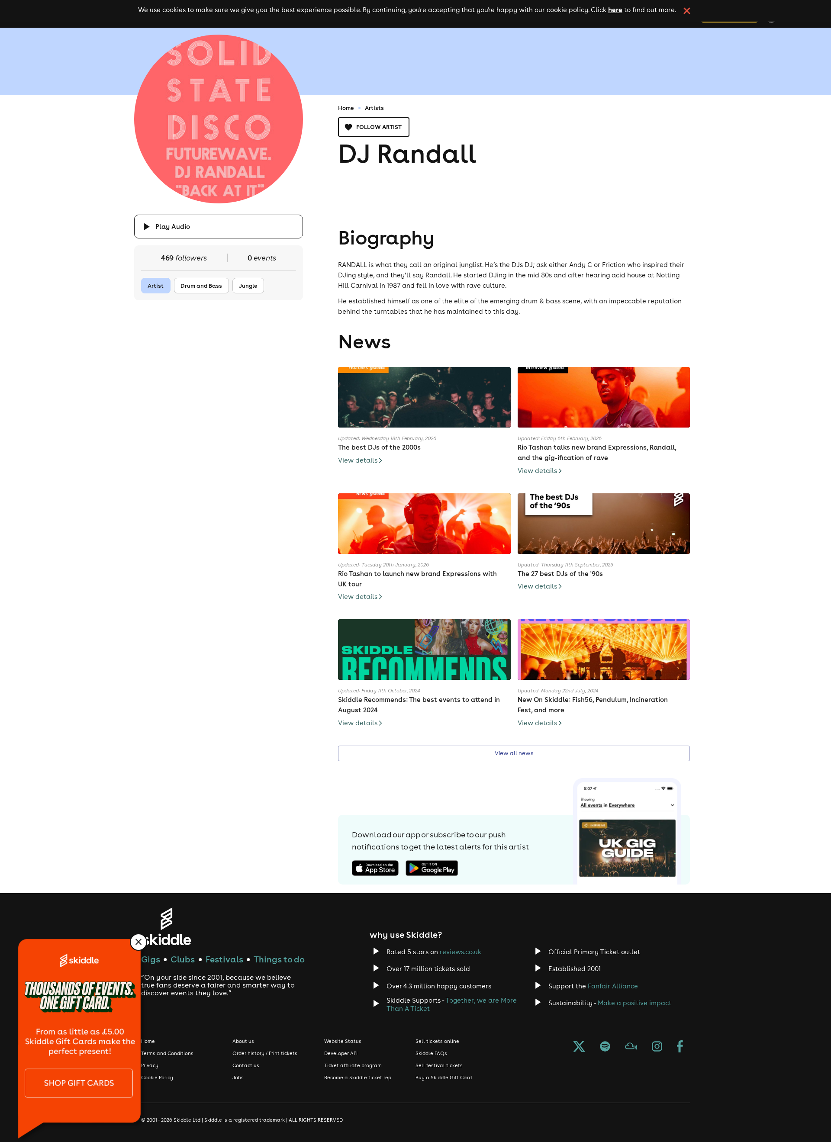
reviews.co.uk (460, 952)
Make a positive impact (634, 1003)
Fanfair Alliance (613, 986)
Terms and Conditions (167, 1053)
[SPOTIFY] (605, 1047)
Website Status (342, 1041)
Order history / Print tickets (264, 1053)
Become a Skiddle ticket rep (357, 1077)
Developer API (341, 1053)
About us (243, 1041)
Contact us (245, 1065)
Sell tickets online (437, 1041)
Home (346, 108)
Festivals (224, 959)
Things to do (279, 959)
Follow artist (379, 127)
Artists (374, 108)
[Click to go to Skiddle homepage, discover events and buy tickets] (166, 926)
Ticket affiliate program (353, 1065)
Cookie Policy (157, 1077)
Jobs (238, 1077)
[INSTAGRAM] (657, 1047)
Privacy (149, 1065)
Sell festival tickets (439, 1065)
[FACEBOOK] (680, 1047)
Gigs (150, 959)
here (615, 9)
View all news (514, 753)
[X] (579, 1047)
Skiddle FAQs (431, 1053)
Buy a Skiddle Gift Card (444, 1077)
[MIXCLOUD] (631, 1047)
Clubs (183, 959)
